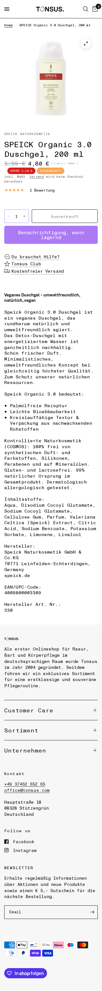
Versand (36, 176)
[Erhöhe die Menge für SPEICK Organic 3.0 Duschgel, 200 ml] (24, 216)
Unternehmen (25, 750)
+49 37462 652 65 (24, 784)
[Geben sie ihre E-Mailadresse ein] (92, 912)
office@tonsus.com (27, 790)
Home (8, 25)
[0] (94, 9)
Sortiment (21, 730)
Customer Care (28, 710)
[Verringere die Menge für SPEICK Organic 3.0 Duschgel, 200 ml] (9, 216)
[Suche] (85, 9)
